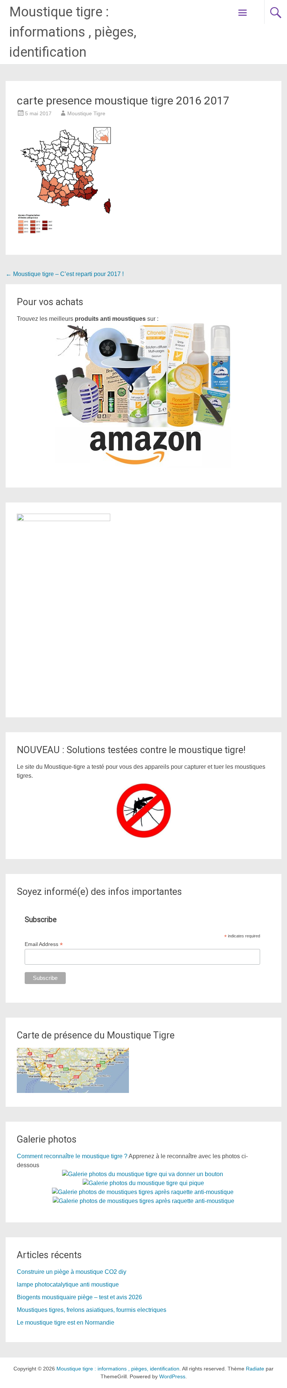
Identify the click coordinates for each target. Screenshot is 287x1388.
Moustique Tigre (86, 113)
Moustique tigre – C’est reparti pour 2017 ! (65, 274)
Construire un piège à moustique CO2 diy (71, 1272)
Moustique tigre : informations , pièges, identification (72, 32)
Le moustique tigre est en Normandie (65, 1322)
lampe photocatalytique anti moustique (68, 1284)
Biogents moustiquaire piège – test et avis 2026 (79, 1297)
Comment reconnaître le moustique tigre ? (72, 1156)
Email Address (44, 944)
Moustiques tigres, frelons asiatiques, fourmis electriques (91, 1310)
